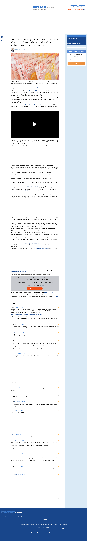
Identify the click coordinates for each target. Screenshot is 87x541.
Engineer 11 (14, 332)
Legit (15, 466)
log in (82, 6)
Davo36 (13, 387)
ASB (11, 274)
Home (2, 14)
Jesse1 (15, 401)
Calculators (79, 14)
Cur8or (13, 380)
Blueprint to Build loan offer (26, 191)
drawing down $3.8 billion (40, 87)
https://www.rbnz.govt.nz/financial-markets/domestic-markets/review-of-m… (27, 314)
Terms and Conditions (16, 516)
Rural (57, 14)
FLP (19, 274)
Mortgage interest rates (72, 38)
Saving (23, 14)
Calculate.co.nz (37, 532)
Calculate (76, 63)
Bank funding (39, 274)
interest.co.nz (23, 532)
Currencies (67, 14)
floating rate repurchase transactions (31, 243)
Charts (73, 14)
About (3, 516)
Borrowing (18, 14)
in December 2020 (33, 91)
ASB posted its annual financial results (32, 104)
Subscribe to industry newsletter (74, 43)
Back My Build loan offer (32, 186)
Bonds (84, 14)
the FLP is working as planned (42, 248)
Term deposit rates (71, 41)
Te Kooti (15, 340)
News (7, 14)
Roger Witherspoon (15, 453)
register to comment (48, 292)
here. (84, 9)
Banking (34, 14)
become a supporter (34, 288)
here (43, 285)
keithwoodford (14, 440)
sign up (73, 6)
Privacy (23, 516)
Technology (45, 14)
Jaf (12, 434)
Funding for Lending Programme (28, 274)
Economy (40, 14)
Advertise (27, 516)
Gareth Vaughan (27, 49)
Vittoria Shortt (47, 274)
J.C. (14, 324)
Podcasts (61, 14)
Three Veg (13, 410)
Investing (28, 14)
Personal (52, 14)
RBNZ (15, 274)
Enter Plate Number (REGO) (76, 54)
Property (12, 14)
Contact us (7, 516)
